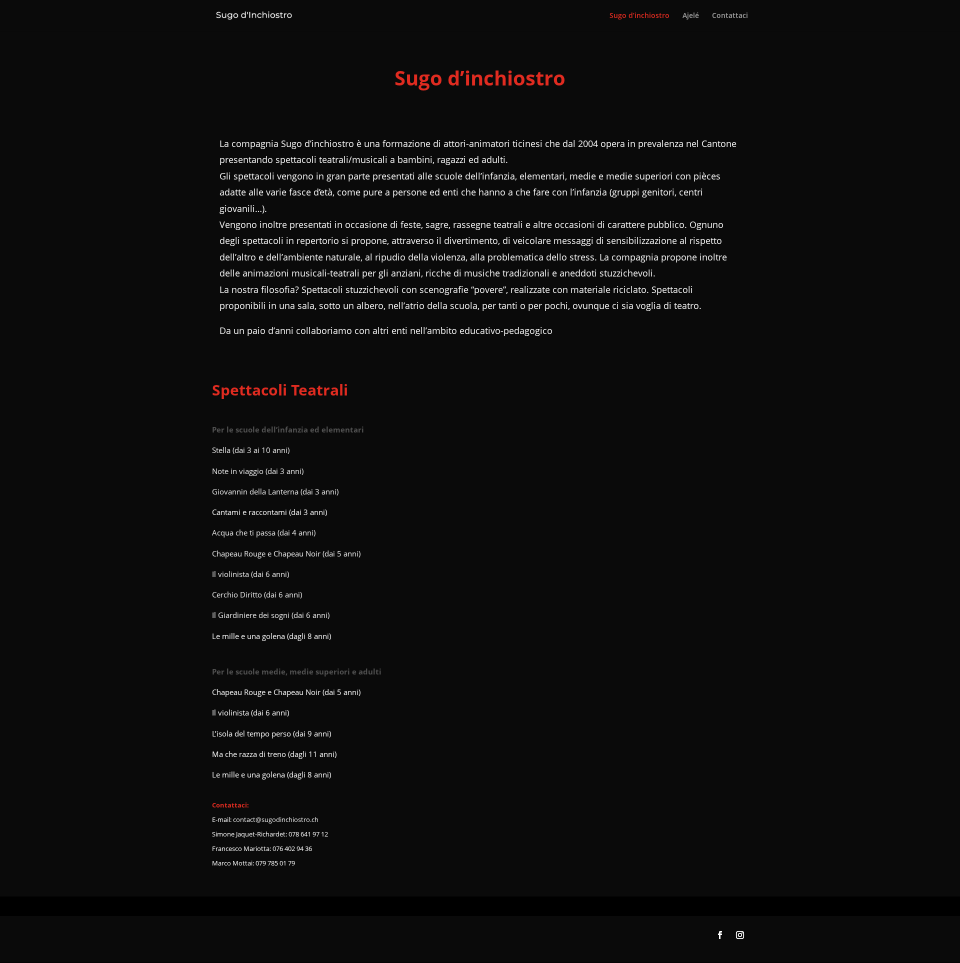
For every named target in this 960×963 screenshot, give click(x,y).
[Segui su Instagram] (740, 935)
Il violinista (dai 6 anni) (250, 574)
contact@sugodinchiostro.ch (275, 819)
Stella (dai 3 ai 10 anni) (251, 450)
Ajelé (690, 16)
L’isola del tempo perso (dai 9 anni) (271, 733)
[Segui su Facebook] (720, 935)
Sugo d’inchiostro (640, 16)
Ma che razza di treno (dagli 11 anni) (274, 754)
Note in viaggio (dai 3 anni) (258, 471)
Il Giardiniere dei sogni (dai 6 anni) (271, 615)
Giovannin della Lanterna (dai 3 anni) (275, 491)
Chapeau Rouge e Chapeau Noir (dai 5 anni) (286, 553)
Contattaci (730, 16)
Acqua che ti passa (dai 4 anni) (264, 533)
